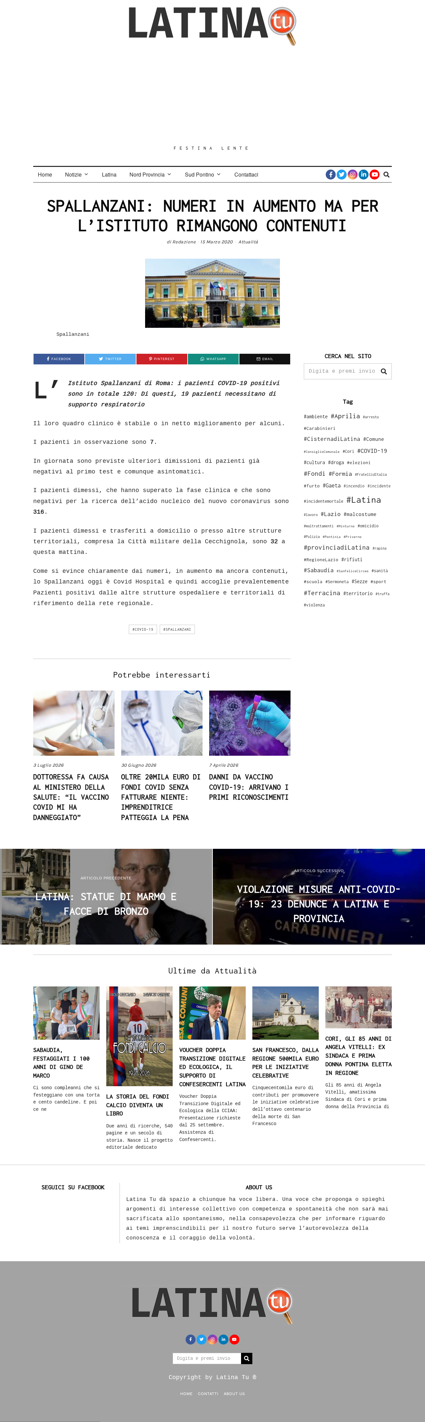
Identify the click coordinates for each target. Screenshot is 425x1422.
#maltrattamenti (319, 526)
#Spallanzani (177, 629)
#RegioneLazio (321, 559)
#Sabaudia (319, 570)
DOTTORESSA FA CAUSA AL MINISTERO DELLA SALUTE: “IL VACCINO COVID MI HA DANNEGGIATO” (71, 797)
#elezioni (359, 462)
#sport (378, 581)
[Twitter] (342, 175)
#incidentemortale (323, 501)
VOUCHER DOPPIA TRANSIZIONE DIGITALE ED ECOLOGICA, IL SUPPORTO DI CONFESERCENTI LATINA (212, 1067)
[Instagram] (353, 175)
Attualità (248, 242)
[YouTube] (375, 175)
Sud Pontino (199, 174)
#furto (312, 485)
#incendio (354, 485)
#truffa (382, 594)
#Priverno (353, 537)
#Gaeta (332, 485)
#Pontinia (332, 537)
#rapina (379, 548)
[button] (384, 371)
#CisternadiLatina (332, 439)
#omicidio (368, 525)
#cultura (314, 462)
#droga (336, 462)
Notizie (73, 174)
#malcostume (360, 514)
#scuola (313, 581)
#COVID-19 (142, 629)
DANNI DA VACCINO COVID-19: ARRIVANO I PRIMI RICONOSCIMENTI (249, 787)
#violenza (314, 604)
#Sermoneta (337, 581)
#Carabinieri (320, 428)
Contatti (208, 1393)
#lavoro (311, 515)
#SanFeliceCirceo (353, 571)
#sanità (380, 570)
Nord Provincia (147, 174)
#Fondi (315, 473)
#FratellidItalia (371, 474)
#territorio (358, 593)
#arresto (371, 417)
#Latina (363, 499)
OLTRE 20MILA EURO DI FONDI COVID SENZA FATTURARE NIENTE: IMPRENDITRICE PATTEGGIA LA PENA (161, 797)
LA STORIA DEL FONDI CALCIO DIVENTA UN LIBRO (137, 1105)
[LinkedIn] (364, 175)
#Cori (348, 451)
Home (45, 174)
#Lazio (331, 514)
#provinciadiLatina (337, 547)
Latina (109, 174)
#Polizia (312, 537)
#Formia (340, 473)
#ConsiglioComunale (322, 451)
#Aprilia (345, 416)
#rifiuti (352, 559)
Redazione (184, 242)
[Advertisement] (212, 95)
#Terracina (322, 592)
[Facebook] (331, 175)
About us (234, 1393)
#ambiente (316, 416)
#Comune (373, 439)
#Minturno (346, 526)
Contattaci (246, 174)
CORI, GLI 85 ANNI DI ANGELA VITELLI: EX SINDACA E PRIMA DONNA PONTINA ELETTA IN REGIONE (358, 1055)
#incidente (379, 485)
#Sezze (360, 581)
